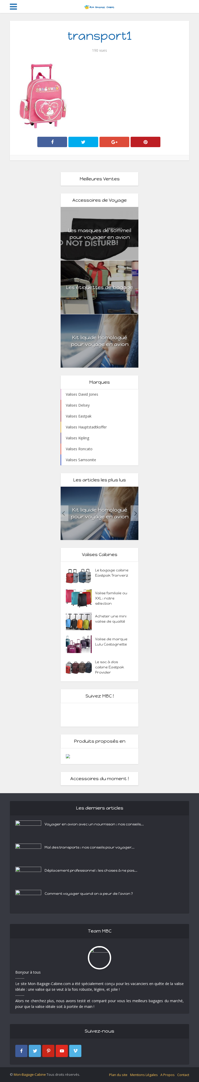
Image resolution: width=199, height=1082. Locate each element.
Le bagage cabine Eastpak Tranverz (112, 573)
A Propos (167, 1074)
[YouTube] (62, 1051)
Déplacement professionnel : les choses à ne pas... (91, 870)
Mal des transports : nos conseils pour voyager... (89, 847)
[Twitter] (35, 1051)
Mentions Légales (144, 1074)
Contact (183, 1074)
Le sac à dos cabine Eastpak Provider (109, 667)
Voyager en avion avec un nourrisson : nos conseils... (94, 824)
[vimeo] (75, 1051)
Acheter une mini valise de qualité (110, 619)
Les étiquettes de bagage (99, 287)
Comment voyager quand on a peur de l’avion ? (89, 893)
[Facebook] (21, 1051)
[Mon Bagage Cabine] (99, 6)
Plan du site (118, 1074)
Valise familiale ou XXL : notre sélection (111, 598)
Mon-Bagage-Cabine (30, 1074)
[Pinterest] (48, 1051)
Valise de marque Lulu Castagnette (111, 642)
